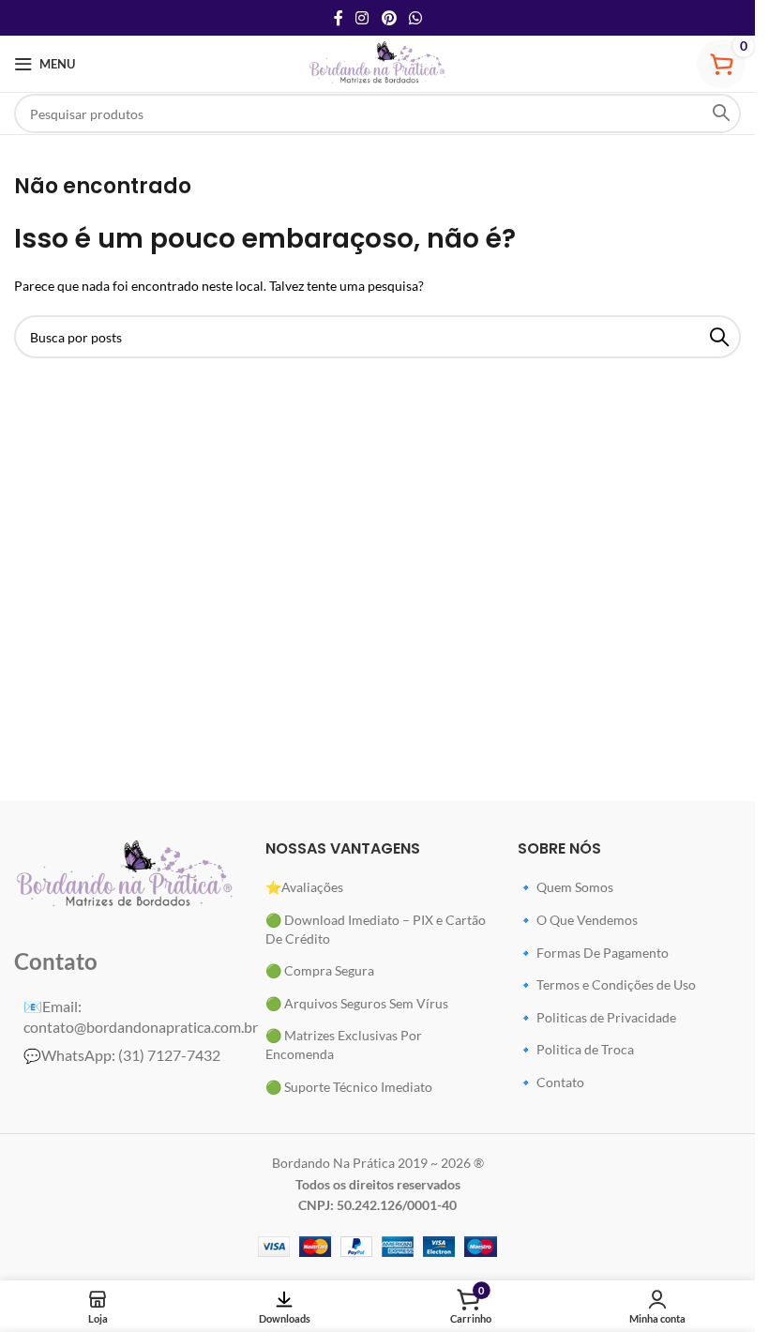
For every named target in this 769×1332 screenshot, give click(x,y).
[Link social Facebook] (338, 18)
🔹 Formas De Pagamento (593, 953)
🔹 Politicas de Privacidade (597, 1017)
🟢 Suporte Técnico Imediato (348, 1087)
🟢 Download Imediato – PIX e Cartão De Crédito (375, 929)
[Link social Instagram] (362, 18)
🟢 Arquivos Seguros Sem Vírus (356, 1003)
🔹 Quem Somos (565, 887)
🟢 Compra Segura (319, 970)
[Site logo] (378, 62)
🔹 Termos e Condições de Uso (607, 984)
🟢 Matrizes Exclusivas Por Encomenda (343, 1044)
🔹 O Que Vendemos (578, 920)
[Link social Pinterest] (388, 18)
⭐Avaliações (304, 887)
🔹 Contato (551, 1082)
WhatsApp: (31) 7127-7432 (121, 1055)
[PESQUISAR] (721, 113)
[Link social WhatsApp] (415, 18)
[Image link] (125, 874)
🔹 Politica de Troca (576, 1049)
